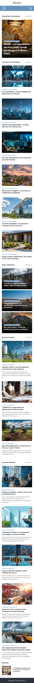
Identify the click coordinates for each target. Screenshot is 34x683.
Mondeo (17, 3)
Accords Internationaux (11, 41)
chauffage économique (21, 668)
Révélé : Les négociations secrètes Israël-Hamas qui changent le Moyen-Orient (16, 48)
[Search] (30, 8)
